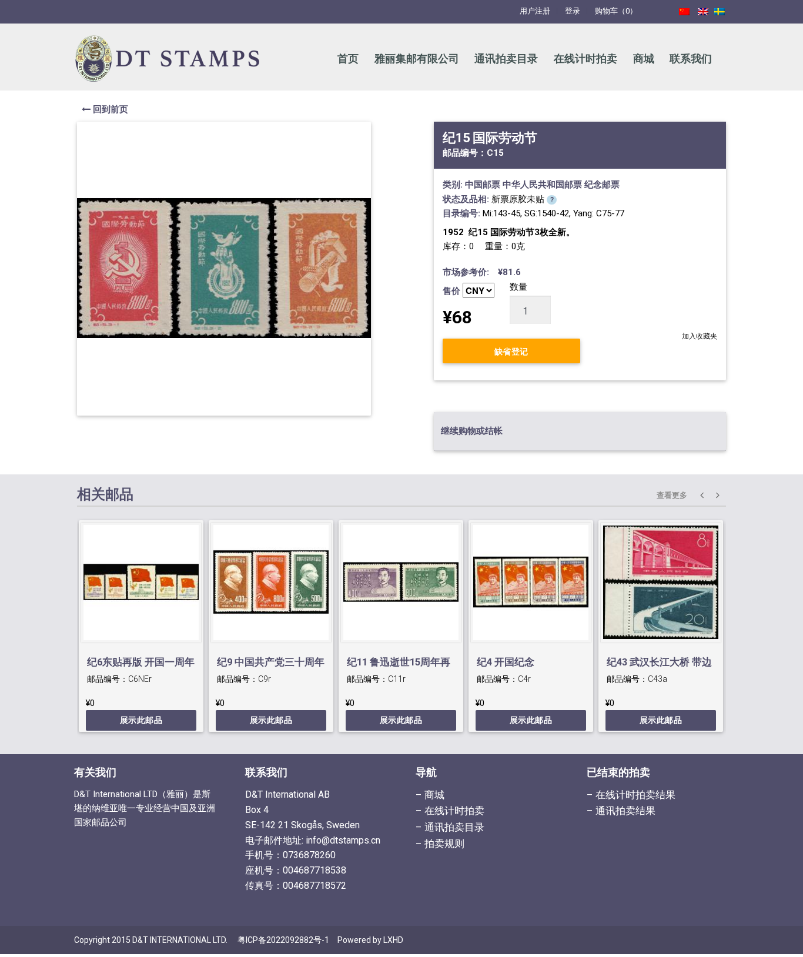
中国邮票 (482, 184)
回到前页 (109, 109)
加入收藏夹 (699, 336)
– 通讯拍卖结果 (621, 811)
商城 (643, 58)
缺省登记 (511, 351)
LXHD (393, 940)
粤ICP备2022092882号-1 (283, 940)
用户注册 (535, 10)
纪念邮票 (602, 184)
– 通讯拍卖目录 (450, 827)
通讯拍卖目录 (506, 58)
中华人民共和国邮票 (542, 184)
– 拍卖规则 (440, 843)
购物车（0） (616, 10)
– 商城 (430, 795)
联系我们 (691, 58)
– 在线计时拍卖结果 (631, 795)
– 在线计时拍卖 (450, 811)
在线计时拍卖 (585, 58)
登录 (572, 10)
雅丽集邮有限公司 (416, 58)
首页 (348, 58)
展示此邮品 (141, 720)
